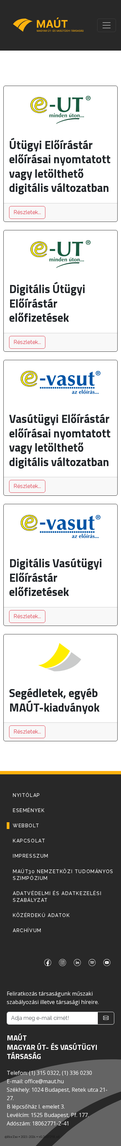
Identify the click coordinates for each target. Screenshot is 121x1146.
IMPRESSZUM (31, 856)
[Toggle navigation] (106, 25)
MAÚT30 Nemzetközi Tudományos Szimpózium (63, 875)
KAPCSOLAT (29, 840)
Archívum (27, 930)
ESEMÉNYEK (29, 810)
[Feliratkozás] (105, 1018)
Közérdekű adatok (41, 915)
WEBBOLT (26, 825)
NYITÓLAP (26, 795)
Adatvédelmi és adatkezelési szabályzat (57, 897)
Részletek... (27, 212)
